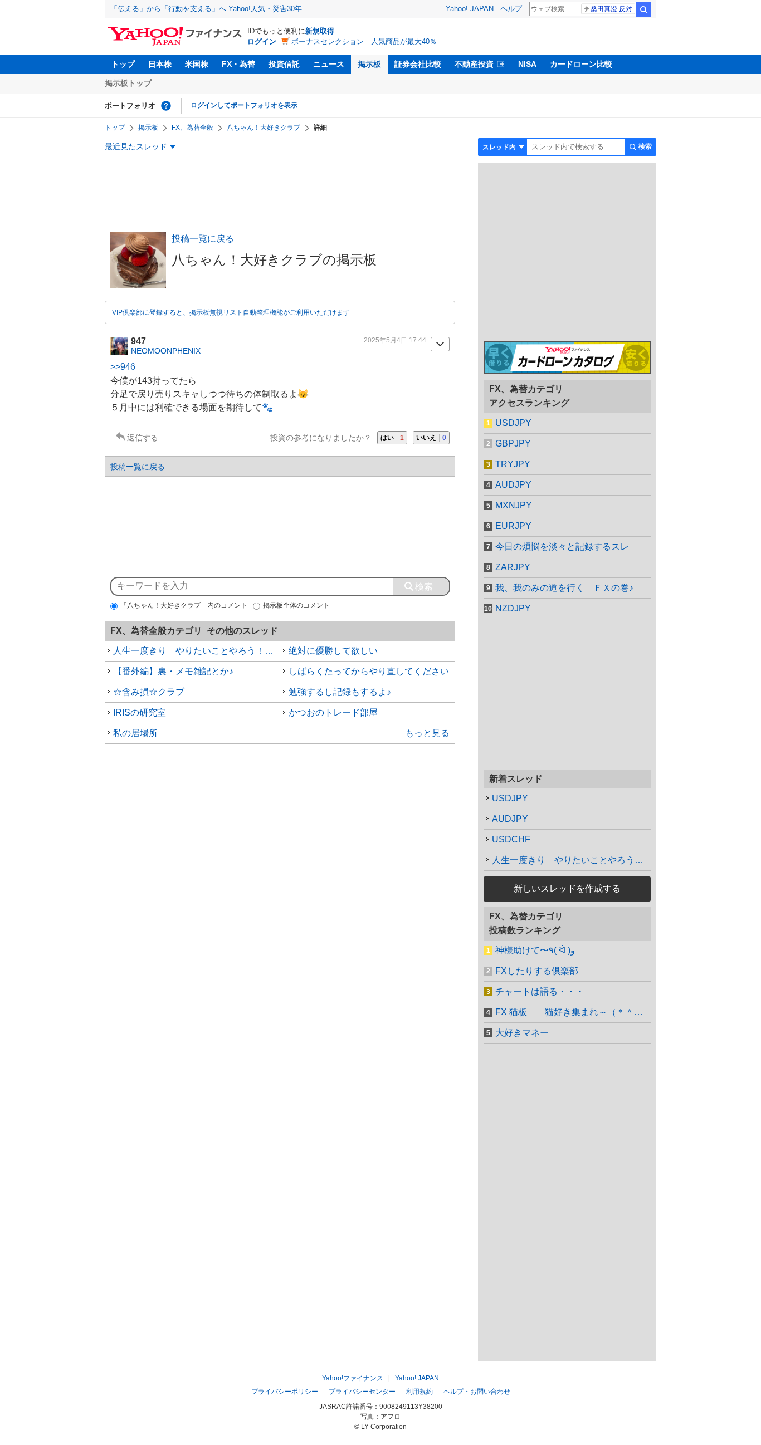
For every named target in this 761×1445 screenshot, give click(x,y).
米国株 (196, 64)
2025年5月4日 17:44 (395, 340)
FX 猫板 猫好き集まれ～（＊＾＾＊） (573, 1012)
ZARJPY (512, 567)
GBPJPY (513, 443)
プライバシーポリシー (284, 1391)
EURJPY (513, 526)
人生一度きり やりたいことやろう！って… (571, 860)
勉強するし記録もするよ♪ (340, 692)
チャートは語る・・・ (539, 991)
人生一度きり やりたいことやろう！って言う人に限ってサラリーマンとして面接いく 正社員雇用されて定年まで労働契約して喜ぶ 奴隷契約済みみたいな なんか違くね (196, 650)
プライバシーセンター (362, 1391)
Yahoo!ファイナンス (352, 1378)
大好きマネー (522, 1032)
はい (392, 438)
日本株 (160, 64)
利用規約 (419, 1391)
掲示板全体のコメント (296, 605)
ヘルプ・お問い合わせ (476, 1391)
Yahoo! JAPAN (470, 8)
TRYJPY (512, 464)
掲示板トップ (128, 83)
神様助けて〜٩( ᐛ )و (535, 950)
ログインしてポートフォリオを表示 (244, 105)
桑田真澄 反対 (611, 9)
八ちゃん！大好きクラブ (263, 127)
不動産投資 (474, 64)
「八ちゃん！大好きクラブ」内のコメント (183, 605)
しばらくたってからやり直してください (369, 671)
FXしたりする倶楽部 (536, 971)
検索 (643, 9)
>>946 (122, 366)
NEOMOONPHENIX (166, 351)
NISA (527, 64)
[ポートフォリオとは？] (166, 106)
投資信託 (284, 64)
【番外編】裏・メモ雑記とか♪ (173, 671)
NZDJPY (513, 608)
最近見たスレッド (136, 146)
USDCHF (511, 839)
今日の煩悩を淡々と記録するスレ (562, 546)
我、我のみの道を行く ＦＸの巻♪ (564, 587)
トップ (123, 64)
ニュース (328, 64)
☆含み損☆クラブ (148, 692)
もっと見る (427, 733)
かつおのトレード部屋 (333, 712)
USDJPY (513, 423)
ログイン (261, 41)
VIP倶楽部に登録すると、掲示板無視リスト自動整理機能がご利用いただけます (231, 312)
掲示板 (369, 64)
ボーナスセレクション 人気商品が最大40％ (364, 41)
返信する (142, 437)
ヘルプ (511, 8)
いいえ (431, 438)
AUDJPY (513, 484)
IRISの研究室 (139, 712)
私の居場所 (135, 733)
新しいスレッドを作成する (567, 888)
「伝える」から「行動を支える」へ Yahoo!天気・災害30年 (206, 8)
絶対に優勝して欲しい (333, 650)
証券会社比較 (417, 64)
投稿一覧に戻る (203, 238)
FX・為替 (238, 64)
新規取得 (319, 31)
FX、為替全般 (192, 127)
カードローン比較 (581, 64)
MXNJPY (513, 505)
